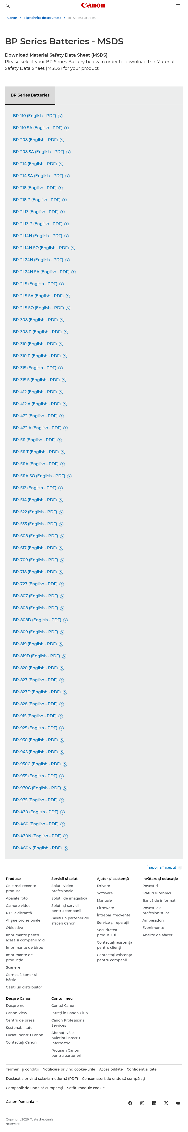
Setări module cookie (86, 1088)
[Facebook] (130, 1103)
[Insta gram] (142, 1103)
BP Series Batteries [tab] (30, 95)
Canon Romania (20, 1101)
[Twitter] (166, 1103)
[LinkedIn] (154, 1103)
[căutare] (8, 6)
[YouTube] (178, 1103)
